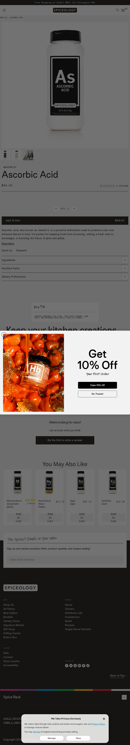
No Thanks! (97, 393)
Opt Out (36, 731)
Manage (52, 738)
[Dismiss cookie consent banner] (104, 718)
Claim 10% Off (97, 385)
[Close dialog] (4, 334)
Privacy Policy (98, 724)
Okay (78, 738)
